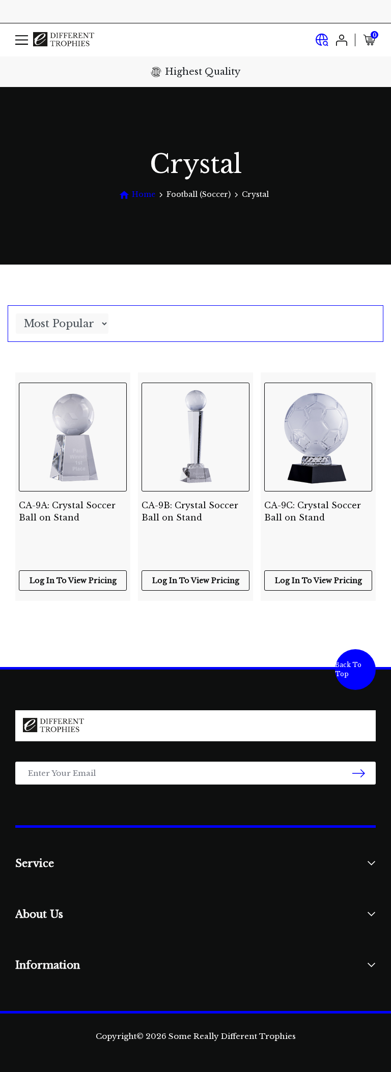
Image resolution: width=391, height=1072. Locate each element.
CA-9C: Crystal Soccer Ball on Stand (312, 511)
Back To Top (348, 669)
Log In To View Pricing (73, 580)
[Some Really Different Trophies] (63, 40)
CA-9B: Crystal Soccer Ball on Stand (190, 511)
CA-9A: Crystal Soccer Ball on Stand (67, 511)
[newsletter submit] (358, 773)
